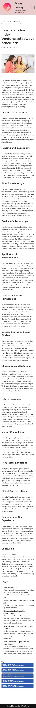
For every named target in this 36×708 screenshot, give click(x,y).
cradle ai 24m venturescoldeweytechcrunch (13, 675)
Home (4, 22)
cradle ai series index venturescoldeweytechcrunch (13, 686)
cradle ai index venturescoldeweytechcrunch (13, 681)
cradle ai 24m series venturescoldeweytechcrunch (13, 670)
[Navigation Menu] (32, 7)
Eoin (4, 47)
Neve (9, 706)
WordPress (25, 706)
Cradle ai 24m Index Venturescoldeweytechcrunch (13, 665)
